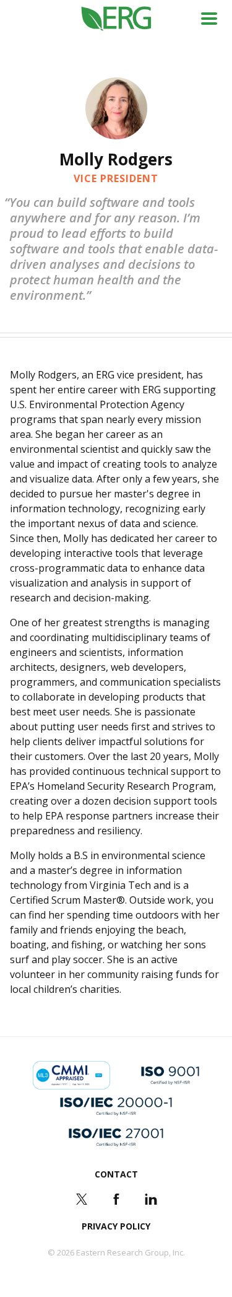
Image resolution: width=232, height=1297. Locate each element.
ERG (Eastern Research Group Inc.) (116, 19)
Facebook (116, 1199)
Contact (116, 1174)
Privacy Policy (116, 1226)
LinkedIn (151, 1199)
